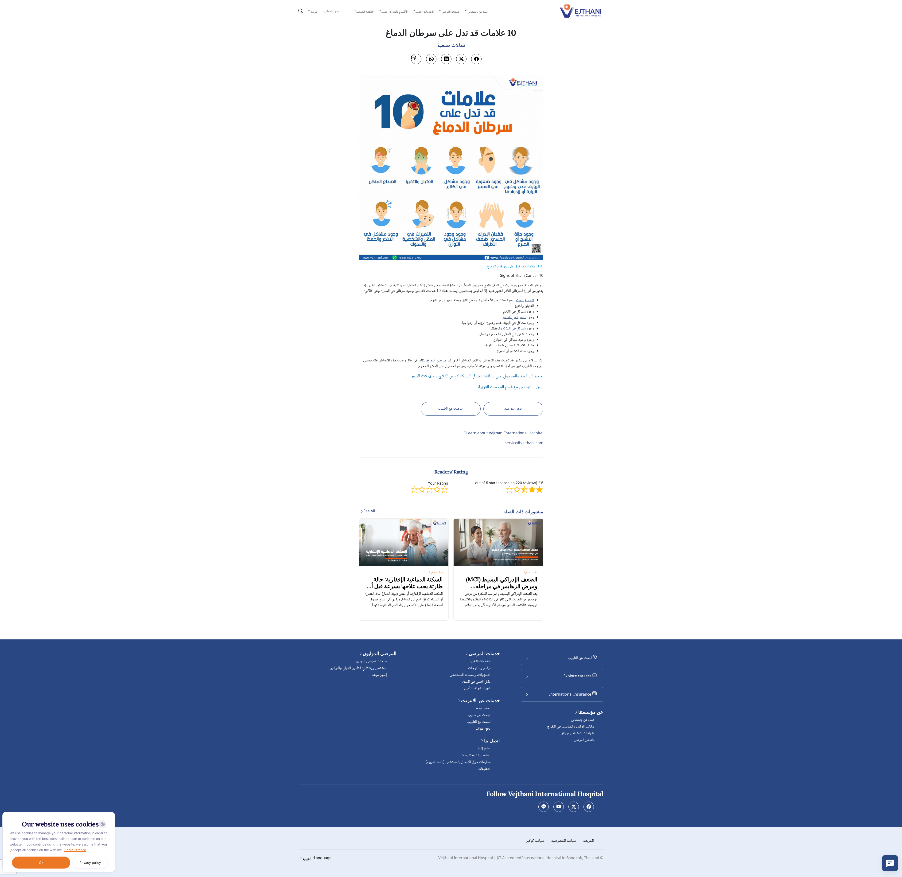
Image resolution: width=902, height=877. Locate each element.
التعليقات (484, 769)
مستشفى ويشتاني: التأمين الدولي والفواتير (358, 668)
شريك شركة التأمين (477, 688)
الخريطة (588, 841)
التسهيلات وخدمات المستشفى (470, 675)
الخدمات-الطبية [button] (424, 12)
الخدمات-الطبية (480, 661)
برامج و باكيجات (479, 668)
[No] (110, 813)
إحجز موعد (482, 708)
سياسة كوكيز (535, 841)
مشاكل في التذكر (514, 328)
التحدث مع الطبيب (450, 409)
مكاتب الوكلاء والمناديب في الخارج (570, 727)
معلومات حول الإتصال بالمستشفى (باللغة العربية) (458, 762)
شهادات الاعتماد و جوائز (577, 733)
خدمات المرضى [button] (450, 12)
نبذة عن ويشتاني (582, 720)
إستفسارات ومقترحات (475, 755)
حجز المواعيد (331, 11)
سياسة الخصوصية (563, 841)
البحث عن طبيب (479, 715)
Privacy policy (90, 863)
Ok (41, 863)
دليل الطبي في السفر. (476, 682)
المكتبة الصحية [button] (364, 12)
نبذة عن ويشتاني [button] (477, 12)
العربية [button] (314, 12)
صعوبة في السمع (514, 317)
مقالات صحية (530, 572)
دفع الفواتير (482, 729)
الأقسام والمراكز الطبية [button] (394, 12)
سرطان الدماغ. (436, 360)
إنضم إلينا (484, 748)
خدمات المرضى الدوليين (370, 661)
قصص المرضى (584, 740)
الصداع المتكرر (524, 300)
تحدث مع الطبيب (478, 722)
